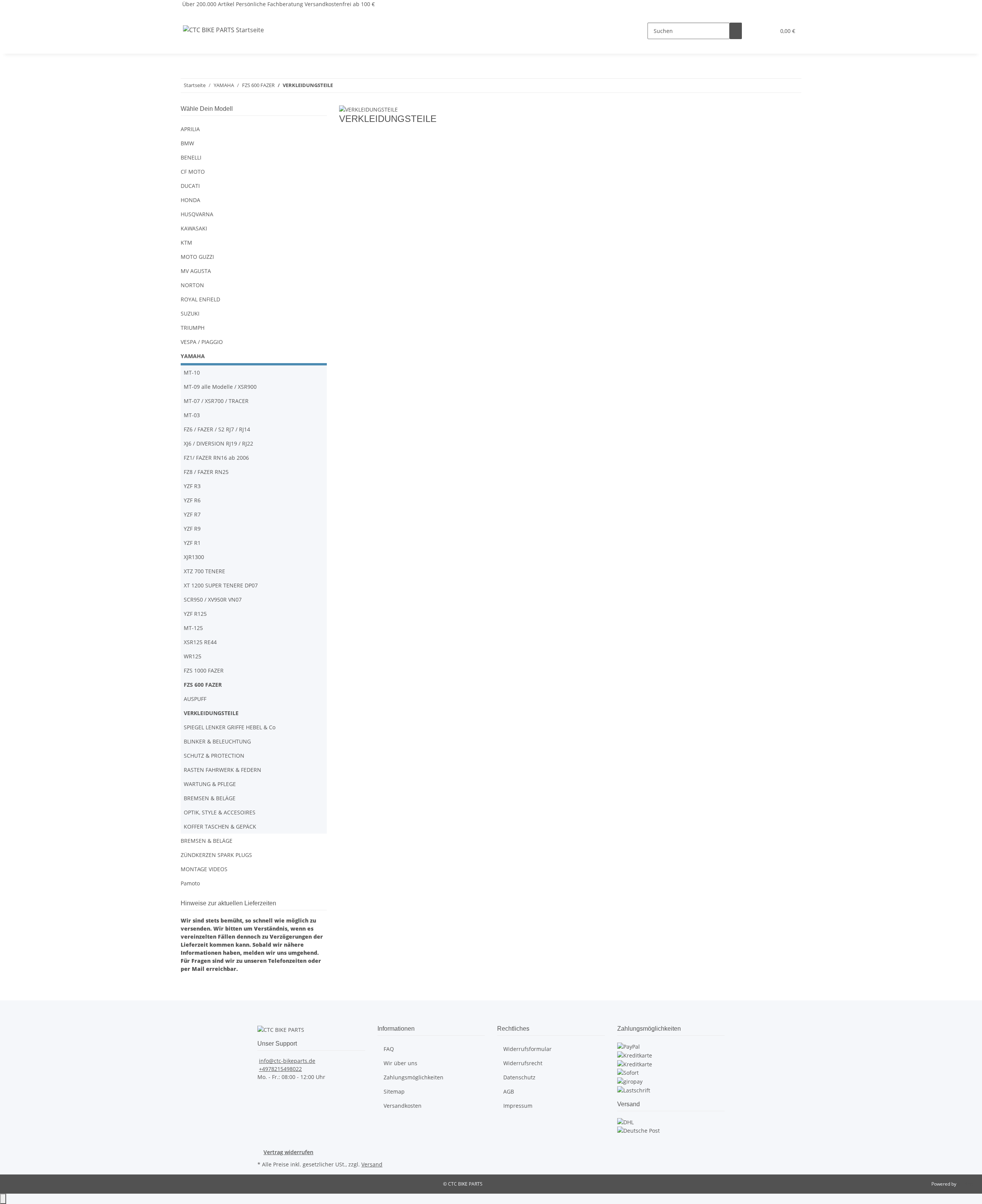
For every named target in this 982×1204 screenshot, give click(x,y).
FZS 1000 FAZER (204, 670)
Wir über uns (400, 1063)
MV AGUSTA (196, 271)
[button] (754, 31)
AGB (508, 1091)
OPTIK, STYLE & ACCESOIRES (219, 812)
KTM (186, 242)
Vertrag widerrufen (288, 1152)
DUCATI (190, 185)
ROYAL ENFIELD (200, 299)
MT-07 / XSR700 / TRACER (216, 401)
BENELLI (191, 157)
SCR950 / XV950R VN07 (213, 599)
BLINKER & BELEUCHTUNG (217, 741)
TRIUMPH (192, 327)
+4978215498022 (280, 1068)
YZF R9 (192, 528)
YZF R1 (192, 542)
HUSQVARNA (197, 214)
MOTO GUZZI (197, 256)
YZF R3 (192, 486)
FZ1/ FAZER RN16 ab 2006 (216, 457)
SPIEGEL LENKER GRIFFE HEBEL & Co (229, 727)
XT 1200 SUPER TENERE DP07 (221, 585)
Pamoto (190, 883)
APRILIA (190, 129)
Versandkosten (403, 1105)
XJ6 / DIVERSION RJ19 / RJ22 (218, 443)
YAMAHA (193, 356)
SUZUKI (190, 313)
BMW (187, 143)
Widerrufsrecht (522, 1063)
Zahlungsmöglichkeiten (413, 1077)
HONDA (190, 200)
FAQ (389, 1049)
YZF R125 (195, 613)
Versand (371, 1164)
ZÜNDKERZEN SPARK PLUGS (216, 855)
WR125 (192, 656)
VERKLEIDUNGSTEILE (211, 713)
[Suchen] (736, 31)
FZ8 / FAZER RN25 (206, 471)
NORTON (192, 285)
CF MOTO (193, 171)
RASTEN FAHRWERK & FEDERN (222, 769)
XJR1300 (194, 557)
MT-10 (192, 372)
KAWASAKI (194, 228)
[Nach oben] (3, 1199)
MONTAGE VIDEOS (204, 869)
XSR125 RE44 (200, 642)
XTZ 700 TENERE (204, 571)
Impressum (517, 1105)
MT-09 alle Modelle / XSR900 (220, 386)
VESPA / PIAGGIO (202, 341)
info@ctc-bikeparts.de (287, 1060)
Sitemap (394, 1091)
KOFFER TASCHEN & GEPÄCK (220, 826)
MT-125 (193, 628)
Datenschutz (519, 1077)
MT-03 (192, 415)
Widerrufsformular (527, 1049)
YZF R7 (192, 514)
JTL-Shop (966, 1184)
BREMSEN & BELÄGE (210, 798)
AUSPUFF (195, 698)
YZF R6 (192, 500)
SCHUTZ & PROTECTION (214, 755)
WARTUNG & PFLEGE (210, 784)
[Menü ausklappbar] (190, 14)
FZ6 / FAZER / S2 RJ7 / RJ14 (217, 429)
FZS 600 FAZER (203, 684)
